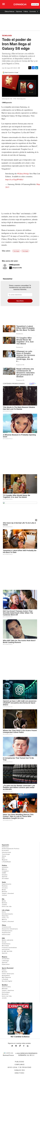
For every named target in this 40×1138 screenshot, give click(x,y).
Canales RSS (19, 1070)
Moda (4, 889)
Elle (3, 899)
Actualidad (5, 958)
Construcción (6, 927)
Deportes (5, 916)
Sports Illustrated (7, 968)
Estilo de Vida (7, 996)
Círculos (5, 888)
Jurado (4, 998)
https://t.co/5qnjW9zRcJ (14, 179)
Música (4, 919)
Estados (5, 875)
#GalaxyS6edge (23, 173)
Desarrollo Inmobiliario (10, 929)
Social (4, 942)
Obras (4, 856)
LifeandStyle (6, 861)
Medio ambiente (7, 940)
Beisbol (4, 971)
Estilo (4, 912)
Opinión (4, 876)
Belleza (4, 891)
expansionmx (13, 1046)
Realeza (5, 886)
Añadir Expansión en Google (11, 72)
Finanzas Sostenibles (9, 947)
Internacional (6, 852)
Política (26, 11)
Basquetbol (6, 975)
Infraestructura (7, 930)
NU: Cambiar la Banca (20, 1037)
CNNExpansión (14, 265)
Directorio (19, 1073)
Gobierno (5, 867)
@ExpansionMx (17, 268)
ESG (3, 858)
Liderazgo (5, 960)
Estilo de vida (7, 906)
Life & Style (6, 910)
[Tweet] (29, 67)
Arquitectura (6, 932)
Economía (33, 11)
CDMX (4, 873)
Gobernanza (6, 944)
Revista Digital (35, 4)
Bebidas (5, 988)
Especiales (6, 964)
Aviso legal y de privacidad (19, 1067)
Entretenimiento (7, 914)
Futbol (4, 970)
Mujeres (5, 860)
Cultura (4, 895)
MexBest (5, 985)
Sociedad (5, 878)
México (4, 869)
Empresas (19, 11)
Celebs (4, 904)
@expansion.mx (20, 1045)
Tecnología (7, 35)
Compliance (20, 1064)
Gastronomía (6, 986)
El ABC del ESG (7, 951)
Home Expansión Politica (10, 848)
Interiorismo (6, 934)
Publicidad (19, 1061)
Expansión (5, 845)
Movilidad (5, 945)
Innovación (6, 949)
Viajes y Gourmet (8, 893)
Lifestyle (5, 979)
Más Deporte (6, 977)
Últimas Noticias (9, 11)
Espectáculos (6, 884)
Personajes (6, 992)
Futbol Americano (8, 973)
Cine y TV (5, 917)
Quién (4, 882)
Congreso (5, 871)
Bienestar (5, 994)
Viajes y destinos (8, 990)
